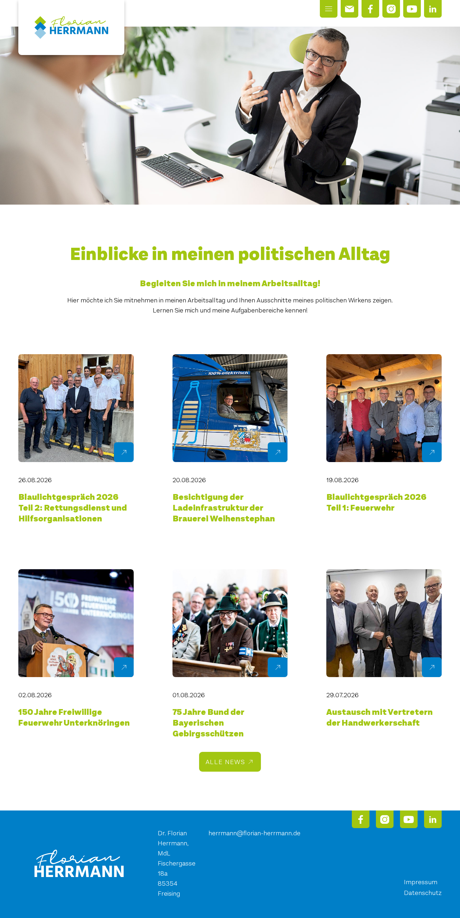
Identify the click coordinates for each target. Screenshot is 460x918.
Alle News (225, 762)
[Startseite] (71, 27)
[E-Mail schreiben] (349, 9)
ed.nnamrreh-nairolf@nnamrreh (254, 833)
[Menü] (328, 9)
